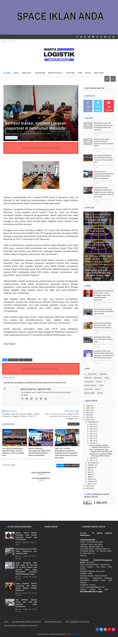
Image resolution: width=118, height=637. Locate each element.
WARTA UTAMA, (45, 134)
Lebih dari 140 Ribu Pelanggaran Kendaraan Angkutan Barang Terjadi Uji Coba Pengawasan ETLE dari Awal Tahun (66, 453)
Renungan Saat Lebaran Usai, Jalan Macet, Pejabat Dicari (103, 339)
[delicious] (113, 37)
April (89, 477)
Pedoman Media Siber (52, 41)
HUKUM (99, 382)
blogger (60, 465)
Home (18, 41)
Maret (90, 479)
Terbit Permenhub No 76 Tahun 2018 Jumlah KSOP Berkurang (98, 245)
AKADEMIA (103, 374)
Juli (89, 470)
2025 (88, 408)
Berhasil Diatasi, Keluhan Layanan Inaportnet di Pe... (100, 446)
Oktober (91, 465)
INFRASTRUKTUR (55, 73)
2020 (88, 419)
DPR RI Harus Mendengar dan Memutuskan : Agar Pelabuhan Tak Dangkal (102, 325)
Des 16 (93, 431)
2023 (88, 412)
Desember (92, 422)
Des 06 (93, 443)
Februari (91, 481)
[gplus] (85, 37)
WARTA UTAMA (89, 393)
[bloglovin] (93, 37)
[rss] (101, 37)
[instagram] (109, 37)
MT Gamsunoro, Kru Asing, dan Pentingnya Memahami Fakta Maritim (104, 311)
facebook (75, 465)
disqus (67, 465)
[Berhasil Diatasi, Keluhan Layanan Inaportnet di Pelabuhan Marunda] (40, 113)
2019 (88, 486)
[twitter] (81, 37)
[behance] (105, 37)
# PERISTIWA (13, 360)
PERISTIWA (70, 73)
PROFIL (97, 389)
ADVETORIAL (99, 73)
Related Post (9, 424)
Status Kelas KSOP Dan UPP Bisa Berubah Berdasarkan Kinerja (97, 231)
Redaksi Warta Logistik (32, 41)
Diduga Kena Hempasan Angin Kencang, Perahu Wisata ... (100, 455)
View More (74, 424)
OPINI (80, 73)
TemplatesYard (75, 634)
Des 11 (93, 438)
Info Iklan (68, 41)
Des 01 (93, 460)
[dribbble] (97, 37)
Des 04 (93, 458)
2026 (88, 405)
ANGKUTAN (26, 73)
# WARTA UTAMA (25, 360)
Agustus (91, 467)
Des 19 (93, 426)
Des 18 (93, 429)
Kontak (78, 41)
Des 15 (93, 433)
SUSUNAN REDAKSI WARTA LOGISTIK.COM (26, 622)
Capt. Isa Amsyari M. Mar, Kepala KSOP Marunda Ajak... (101, 450)
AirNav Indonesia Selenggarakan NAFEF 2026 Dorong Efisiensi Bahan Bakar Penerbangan (40, 452)
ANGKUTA (88, 378)
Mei (89, 474)
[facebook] (77, 37)
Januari (90, 484)
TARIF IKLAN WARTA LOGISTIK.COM (77, 622)
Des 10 (93, 440)
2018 (88, 488)
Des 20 (93, 424)
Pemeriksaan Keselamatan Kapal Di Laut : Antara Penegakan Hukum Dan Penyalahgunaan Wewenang (104, 295)
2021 (88, 417)
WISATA (88, 73)
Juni (89, 472)
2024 (88, 410)
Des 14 (93, 436)
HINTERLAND (40, 73)
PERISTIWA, (36, 134)
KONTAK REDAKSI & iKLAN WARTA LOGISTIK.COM (21, 626)
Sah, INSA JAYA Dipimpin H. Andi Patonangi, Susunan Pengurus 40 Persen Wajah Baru (13, 452)
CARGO (16, 73)
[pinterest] (89, 37)
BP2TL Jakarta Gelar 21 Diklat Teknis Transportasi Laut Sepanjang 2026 (26, 551)
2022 (88, 415)
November (92, 463)
